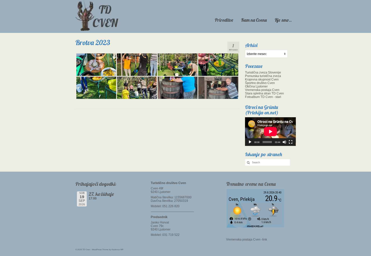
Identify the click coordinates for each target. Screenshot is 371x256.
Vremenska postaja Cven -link (246, 239)
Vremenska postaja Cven (262, 90)
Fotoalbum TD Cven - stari (263, 96)
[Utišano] (284, 142)
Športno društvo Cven (260, 83)
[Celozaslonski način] (291, 142)
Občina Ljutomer (256, 86)
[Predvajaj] (250, 142)
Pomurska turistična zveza (263, 76)
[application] (270, 131)
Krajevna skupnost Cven (262, 79)
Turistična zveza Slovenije (263, 72)
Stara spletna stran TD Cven (264, 93)
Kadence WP (117, 249)
